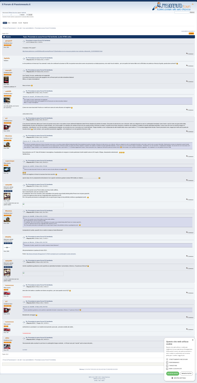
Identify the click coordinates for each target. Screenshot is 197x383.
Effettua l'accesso (13, 12)
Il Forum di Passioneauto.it (16, 4)
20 (111, 369)
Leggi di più (181, 355)
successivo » (191, 31)
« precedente (184, 31)
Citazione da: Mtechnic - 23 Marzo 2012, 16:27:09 (35, 242)
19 (110, 369)
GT (6, 118)
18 (108, 369)
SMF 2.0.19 (91, 377)
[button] (179, 378)
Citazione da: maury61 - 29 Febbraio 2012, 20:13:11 (36, 96)
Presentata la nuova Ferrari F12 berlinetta (38, 40)
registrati (23, 12)
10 (94, 369)
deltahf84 (8, 185)
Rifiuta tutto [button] (186, 373)
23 (116, 369)
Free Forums (102, 378)
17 (106, 369)
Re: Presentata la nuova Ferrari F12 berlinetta (39, 58)
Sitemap (81, 369)
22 (115, 369)
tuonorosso (9, 285)
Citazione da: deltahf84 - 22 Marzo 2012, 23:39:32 (35, 216)
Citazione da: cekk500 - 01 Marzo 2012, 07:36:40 (35, 166)
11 (96, 369)
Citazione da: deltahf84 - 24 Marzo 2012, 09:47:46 (35, 306)
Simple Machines (106, 377)
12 (97, 369)
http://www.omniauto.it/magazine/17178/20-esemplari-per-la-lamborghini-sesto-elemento (51, 254)
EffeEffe (8, 237)
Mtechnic (8, 136)
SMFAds (95, 378)
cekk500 (8, 91)
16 (104, 369)
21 (113, 369)
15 (103, 369)
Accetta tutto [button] (173, 373)
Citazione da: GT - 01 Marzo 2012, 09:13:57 (33, 141)
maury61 (8, 70)
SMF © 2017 (98, 377)
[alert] (179, 359)
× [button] (192, 340)
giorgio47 (8, 41)
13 (99, 369)
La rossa (25, 349)
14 (101, 369)
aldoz (7, 338)
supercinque (9, 161)
